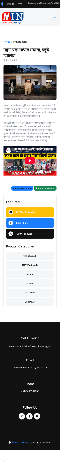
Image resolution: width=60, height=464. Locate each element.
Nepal (30, 283)
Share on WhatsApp (45, 188)
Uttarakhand (30, 265)
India (30, 274)
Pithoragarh (30, 255)
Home (6, 41)
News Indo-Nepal (21, 442)
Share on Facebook (22, 188)
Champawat (30, 292)
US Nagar (30, 301)
